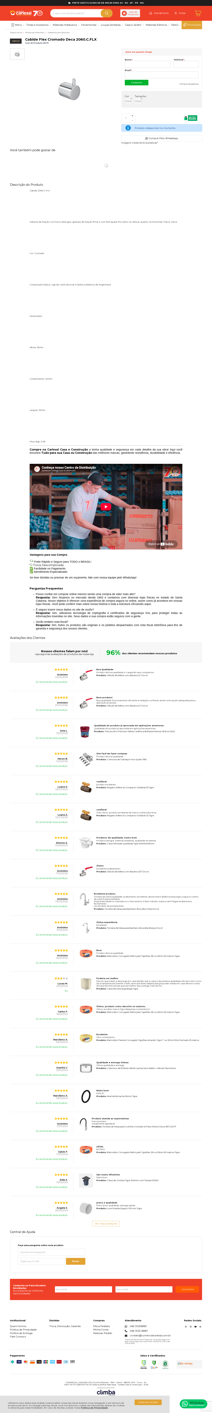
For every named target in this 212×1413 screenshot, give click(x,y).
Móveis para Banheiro (35, 32)
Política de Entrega (21, 1333)
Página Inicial (16, 32)
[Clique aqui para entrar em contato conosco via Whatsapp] (193, 1403)
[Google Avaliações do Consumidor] (189, 1364)
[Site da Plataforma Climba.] (106, 1391)
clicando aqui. (141, 604)
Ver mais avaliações (106, 1223)
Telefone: (179, 60)
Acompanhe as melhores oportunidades (28, 1292)
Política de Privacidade (94, 1407)
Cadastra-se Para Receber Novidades (29, 1287)
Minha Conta (100, 1329)
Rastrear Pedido (102, 1333)
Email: (128, 70)
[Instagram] (190, 1327)
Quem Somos (18, 1326)
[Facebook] (186, 1327)
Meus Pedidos (101, 1326)
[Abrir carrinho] (198, 13)
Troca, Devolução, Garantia (65, 1326)
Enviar (75, 1261)
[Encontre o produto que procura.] (107, 13)
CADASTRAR (187, 1289)
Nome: (129, 60)
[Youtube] (195, 1327)
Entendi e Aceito (148, 1402)
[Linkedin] (200, 1327)
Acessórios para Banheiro (59, 32)
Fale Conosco (18, 1336)
